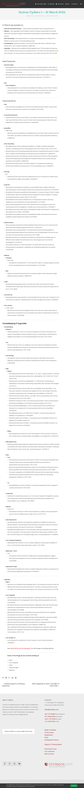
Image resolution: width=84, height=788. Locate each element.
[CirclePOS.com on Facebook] (4, 763)
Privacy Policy (49, 732)
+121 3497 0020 (49, 721)
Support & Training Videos (53, 744)
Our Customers (49, 751)
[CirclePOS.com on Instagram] (9, 763)
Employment (48, 735)
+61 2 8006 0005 (49, 716)
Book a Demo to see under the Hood (18, 731)
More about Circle (50, 749)
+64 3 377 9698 (49, 714)
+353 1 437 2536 (49, 719)
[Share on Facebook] (3, 678)
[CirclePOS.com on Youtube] (19, 763)
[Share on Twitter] (6, 678)
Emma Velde (40, 15)
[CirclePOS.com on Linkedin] (14, 763)
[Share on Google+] (9, 678)
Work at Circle (49, 754)
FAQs (46, 737)
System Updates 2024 (52, 15)
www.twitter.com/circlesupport (20, 648)
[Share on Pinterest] (15, 678)
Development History (51, 740)
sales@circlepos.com (51, 709)
